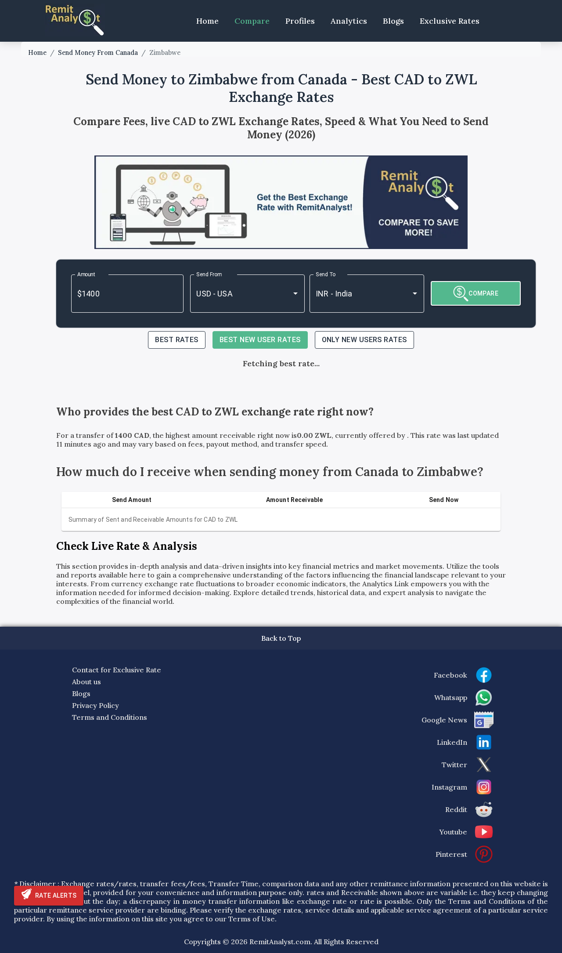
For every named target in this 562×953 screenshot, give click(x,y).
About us (86, 681)
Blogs (393, 21)
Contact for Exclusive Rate (116, 669)
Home (207, 21)
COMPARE (483, 293)
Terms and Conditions (109, 717)
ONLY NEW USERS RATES (364, 340)
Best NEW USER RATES (260, 340)
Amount (86, 274)
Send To (325, 274)
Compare (252, 21)
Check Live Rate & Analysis (126, 546)
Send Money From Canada (98, 53)
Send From (209, 274)
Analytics (349, 21)
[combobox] (235, 293)
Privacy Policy (95, 705)
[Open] (295, 293)
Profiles (300, 21)
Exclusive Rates (449, 21)
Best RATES (176, 340)
